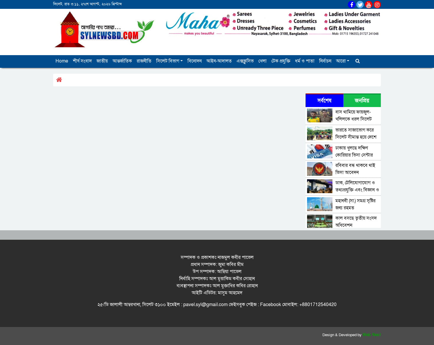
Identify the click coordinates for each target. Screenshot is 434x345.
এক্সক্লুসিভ (245, 61)
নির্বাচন (325, 61)
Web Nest (372, 335)
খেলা (262, 61)
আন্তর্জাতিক (122, 61)
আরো (341, 61)
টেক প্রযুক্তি (280, 61)
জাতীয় (102, 61)
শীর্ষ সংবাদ (82, 61)
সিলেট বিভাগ (167, 61)
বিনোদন (194, 61)
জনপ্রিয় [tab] (362, 100)
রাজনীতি (144, 61)
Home (62, 61)
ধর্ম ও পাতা (304, 61)
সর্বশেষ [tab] (324, 100)
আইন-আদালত (219, 61)
